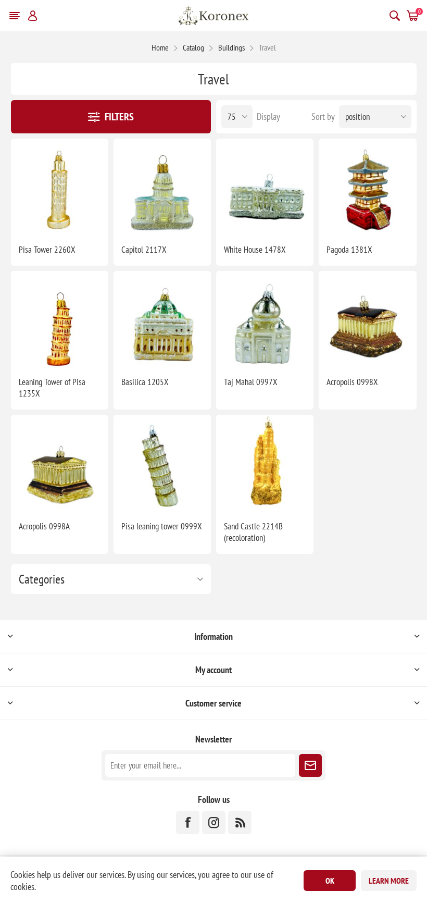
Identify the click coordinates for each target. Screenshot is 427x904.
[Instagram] (213, 822)
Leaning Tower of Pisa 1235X (52, 387)
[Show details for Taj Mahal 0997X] (264, 319)
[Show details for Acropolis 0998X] (367, 319)
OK (329, 880)
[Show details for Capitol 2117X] (162, 187)
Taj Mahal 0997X (251, 382)
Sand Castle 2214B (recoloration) (253, 532)
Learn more (389, 880)
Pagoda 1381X (349, 249)
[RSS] (240, 822)
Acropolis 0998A (44, 526)
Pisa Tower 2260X (47, 249)
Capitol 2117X (144, 249)
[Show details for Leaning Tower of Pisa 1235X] (59, 319)
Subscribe (310, 765)
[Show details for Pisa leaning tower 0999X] (162, 463)
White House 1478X (255, 249)
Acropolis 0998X (352, 382)
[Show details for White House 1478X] (264, 187)
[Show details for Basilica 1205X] (162, 319)
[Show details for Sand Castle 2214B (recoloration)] (264, 463)
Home (160, 47)
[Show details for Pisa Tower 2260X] (59, 187)
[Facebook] (187, 822)
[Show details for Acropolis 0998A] (59, 463)
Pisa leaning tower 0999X (161, 526)
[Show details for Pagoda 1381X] (367, 187)
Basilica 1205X (145, 382)
